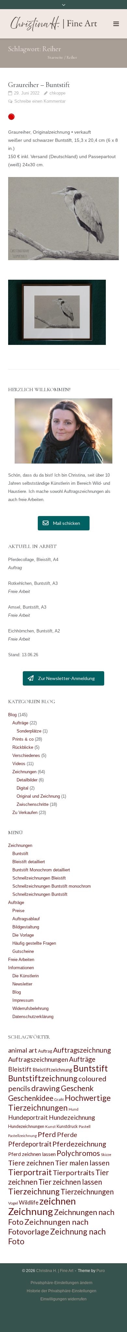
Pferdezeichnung (79, 1143)
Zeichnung (30, 1211)
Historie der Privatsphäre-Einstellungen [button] (61, 1291)
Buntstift (20, 853)
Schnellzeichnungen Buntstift (39, 894)
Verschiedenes (26, 755)
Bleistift (20, 1069)
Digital (22, 788)
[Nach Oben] (111, 1316)
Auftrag (45, 1051)
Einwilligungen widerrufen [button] (63, 1299)
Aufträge (20, 722)
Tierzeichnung (34, 1191)
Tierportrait (30, 1172)
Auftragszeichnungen (38, 1059)
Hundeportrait (28, 1117)
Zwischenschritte (33, 804)
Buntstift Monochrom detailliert (41, 869)
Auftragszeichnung (82, 1050)
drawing (45, 1088)
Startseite (55, 57)
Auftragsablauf (26, 918)
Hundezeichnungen (26, 1126)
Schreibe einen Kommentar (39, 101)
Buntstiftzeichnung (43, 1078)
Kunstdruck (67, 1126)
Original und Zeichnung (38, 796)
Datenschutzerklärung (32, 1016)
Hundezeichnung (72, 1117)
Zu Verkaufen (24, 812)
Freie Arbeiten (21, 959)
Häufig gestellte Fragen (34, 943)
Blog (12, 714)
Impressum (23, 1000)
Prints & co (23, 739)
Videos (18, 763)
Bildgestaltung (25, 927)
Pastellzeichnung (22, 1135)
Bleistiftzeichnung (52, 1070)
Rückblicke (22, 747)
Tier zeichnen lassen (70, 1181)
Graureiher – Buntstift (39, 85)
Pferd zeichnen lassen (32, 1154)
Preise (18, 910)
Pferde (67, 1134)
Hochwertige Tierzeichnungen (59, 1102)
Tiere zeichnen (31, 1162)
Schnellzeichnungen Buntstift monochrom (51, 886)
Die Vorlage (23, 935)
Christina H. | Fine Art (54, 1270)
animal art (22, 1050)
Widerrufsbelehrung (30, 1008)
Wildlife (28, 1202)
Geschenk (77, 1088)
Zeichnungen (24, 771)
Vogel (13, 1203)
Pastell (85, 1126)
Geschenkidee (30, 1098)
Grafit (59, 1099)
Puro (100, 1270)
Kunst (50, 1126)
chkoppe (57, 93)
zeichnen (57, 1200)
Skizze (106, 1154)
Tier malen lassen (82, 1163)
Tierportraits (73, 1172)
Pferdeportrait (29, 1144)
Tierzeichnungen (87, 1191)
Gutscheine (23, 951)
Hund (73, 1109)
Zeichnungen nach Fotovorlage (48, 1226)
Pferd (47, 1134)
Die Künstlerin (25, 975)
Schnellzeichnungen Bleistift (39, 878)
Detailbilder (27, 779)
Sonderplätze (29, 731)
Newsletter (22, 984)
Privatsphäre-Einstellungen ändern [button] (61, 1282)
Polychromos (78, 1153)
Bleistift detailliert (28, 861)
